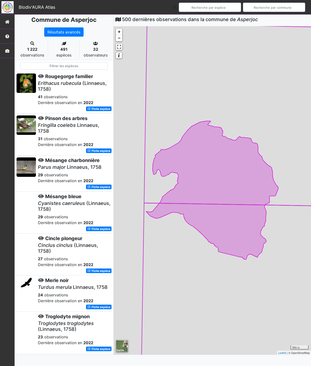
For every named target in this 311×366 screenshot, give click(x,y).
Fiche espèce (100, 109)
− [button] (119, 38)
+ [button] (119, 31)
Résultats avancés (63, 32)
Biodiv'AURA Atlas (37, 7)
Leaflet (282, 353)
